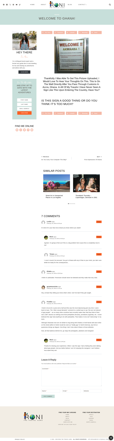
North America (91, 422)
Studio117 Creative (105, 439)
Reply (98, 221)
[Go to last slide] (45, 188)
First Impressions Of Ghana (93, 158)
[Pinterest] (13, 4)
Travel (57, 14)
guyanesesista (52, 286)
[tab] (68, 203)
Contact (67, 420)
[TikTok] (19, 4)
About (43, 4)
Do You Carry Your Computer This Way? (54, 158)
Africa (91, 414)
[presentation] (56, 183)
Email (65, 391)
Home (32, 4)
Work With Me (68, 422)
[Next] (97, 188)
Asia (91, 416)
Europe (91, 418)
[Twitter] (10, 4)
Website (86, 391)
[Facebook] (3, 4)
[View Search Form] (110, 4)
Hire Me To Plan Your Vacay (67, 424)
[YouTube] (16, 4)
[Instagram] (7, 4)
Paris (91, 420)
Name (44, 391)
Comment (45, 369)
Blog (70, 4)
